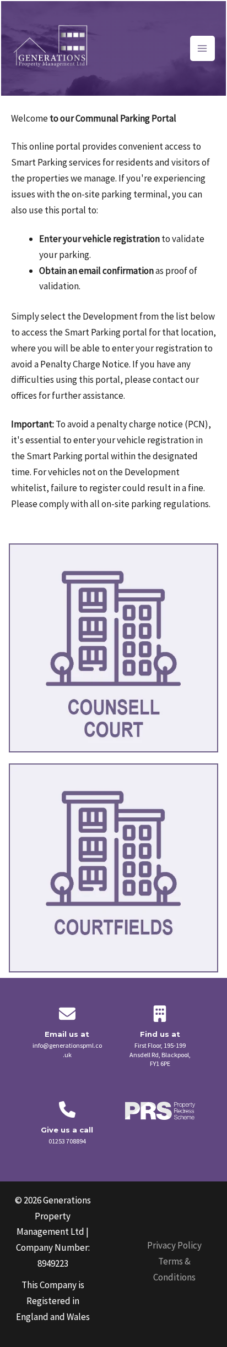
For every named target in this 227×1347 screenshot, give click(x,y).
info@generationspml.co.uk (67, 1050)
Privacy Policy (174, 1245)
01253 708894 (67, 1141)
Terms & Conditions (174, 1269)
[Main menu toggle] (202, 48)
